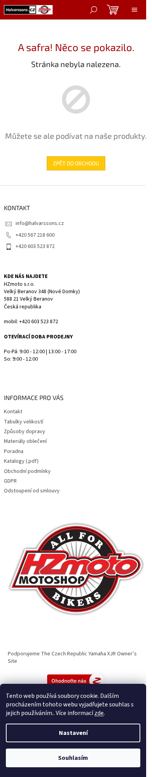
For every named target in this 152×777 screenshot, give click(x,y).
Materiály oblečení (25, 441)
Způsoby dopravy (24, 431)
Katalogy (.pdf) (21, 461)
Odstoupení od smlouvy (32, 491)
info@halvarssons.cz (40, 223)
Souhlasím (73, 758)
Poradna (13, 451)
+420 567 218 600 (35, 235)
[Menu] (134, 10)
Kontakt (13, 412)
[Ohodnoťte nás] (76, 681)
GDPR (10, 481)
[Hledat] (93, 10)
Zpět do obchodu (76, 163)
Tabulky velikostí (23, 422)
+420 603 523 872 (35, 246)
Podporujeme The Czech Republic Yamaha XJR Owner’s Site (72, 657)
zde (99, 713)
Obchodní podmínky (27, 471)
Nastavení (73, 733)
